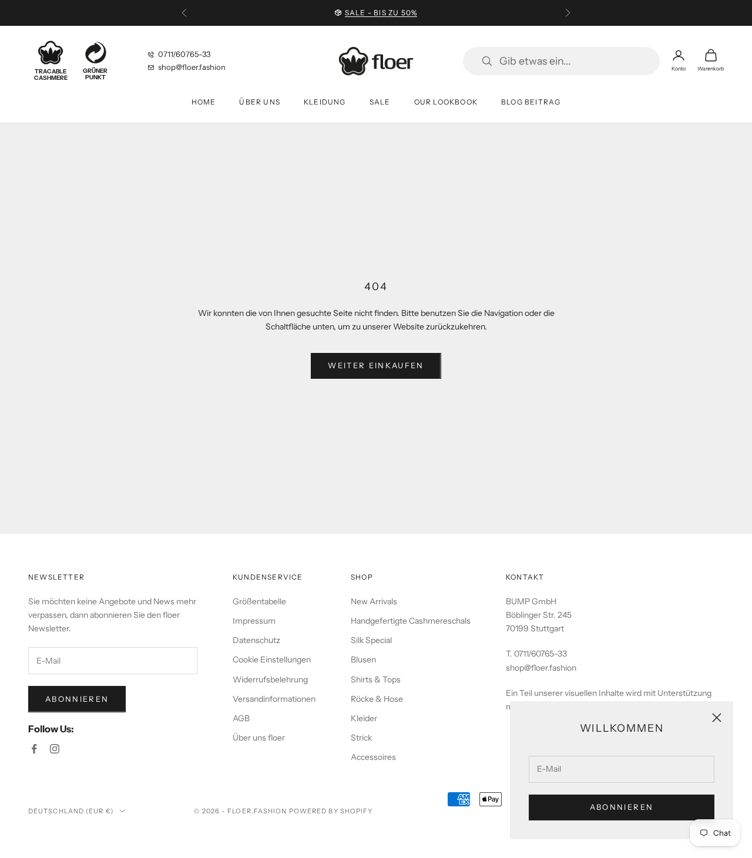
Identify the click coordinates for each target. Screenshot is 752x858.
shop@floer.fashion (192, 67)
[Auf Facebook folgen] (34, 749)
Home (204, 101)
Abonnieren (621, 807)
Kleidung (325, 101)
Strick (361, 737)
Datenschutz (256, 640)
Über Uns (259, 101)
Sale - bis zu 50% (381, 12)
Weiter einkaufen (376, 365)
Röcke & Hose (377, 699)
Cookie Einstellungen (272, 659)
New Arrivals (374, 601)
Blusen (363, 659)
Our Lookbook (446, 101)
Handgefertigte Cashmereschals (411, 620)
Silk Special (371, 640)
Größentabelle (259, 601)
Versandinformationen (274, 699)
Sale (380, 101)
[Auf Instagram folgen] (55, 749)
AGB (241, 718)
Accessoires (373, 757)
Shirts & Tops (376, 679)
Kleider (364, 718)
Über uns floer (259, 737)
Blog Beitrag (530, 101)
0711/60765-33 (184, 54)
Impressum (254, 620)
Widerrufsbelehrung (270, 679)
